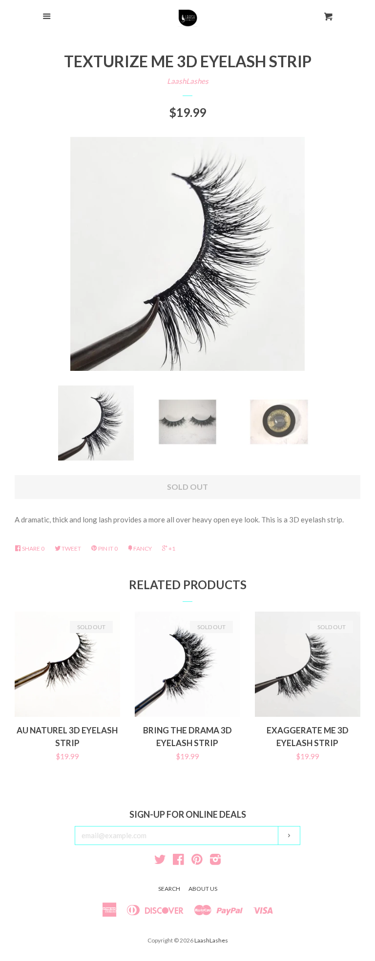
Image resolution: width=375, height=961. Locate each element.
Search (169, 888)
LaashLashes (187, 81)
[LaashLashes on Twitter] (160, 861)
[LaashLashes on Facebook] (178, 861)
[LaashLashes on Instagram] (215, 861)
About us (202, 888)
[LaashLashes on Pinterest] (197, 861)
